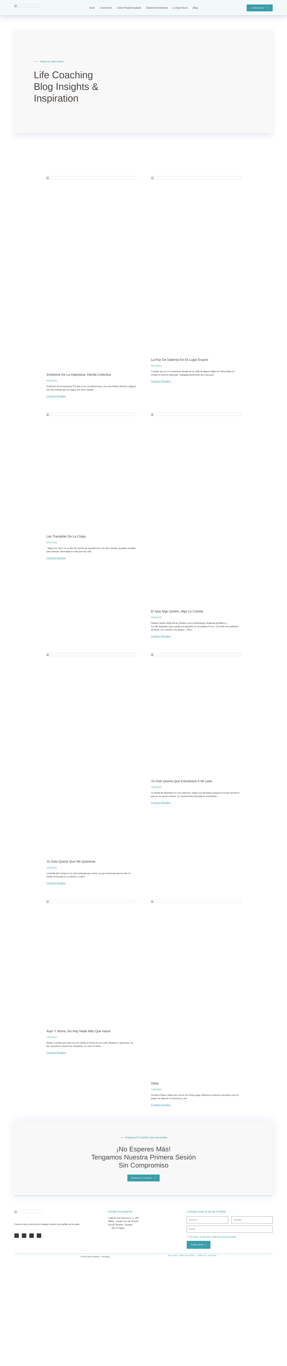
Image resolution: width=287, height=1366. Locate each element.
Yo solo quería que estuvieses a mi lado (181, 781)
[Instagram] (39, 1235)
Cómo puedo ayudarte (129, 8)
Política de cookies (187, 1255)
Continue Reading (56, 396)
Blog (195, 8)
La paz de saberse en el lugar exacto (179, 360)
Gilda (155, 1083)
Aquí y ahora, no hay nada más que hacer (78, 1031)
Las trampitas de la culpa (66, 536)
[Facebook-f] (16, 1235)
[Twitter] (24, 1235)
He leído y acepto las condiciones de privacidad (212, 1236)
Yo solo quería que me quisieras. (71, 861)
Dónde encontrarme (157, 8)
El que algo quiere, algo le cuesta (177, 611)
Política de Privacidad (207, 1255)
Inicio (92, 8)
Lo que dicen (180, 8)
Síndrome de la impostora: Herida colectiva (78, 374)
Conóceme (106, 8)
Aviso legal (172, 1255)
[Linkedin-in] (31, 1235)
